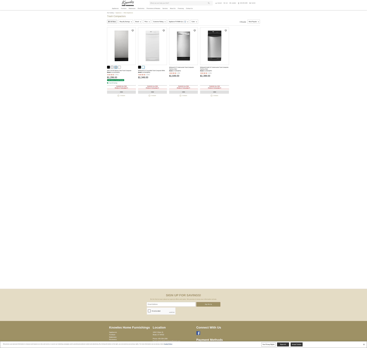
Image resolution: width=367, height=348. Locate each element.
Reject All (283, 344)
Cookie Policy (168, 344)
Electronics (141, 8)
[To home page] (127, 3)
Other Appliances (128, 12)
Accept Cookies (296, 344)
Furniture (123, 8)
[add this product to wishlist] (132, 30)
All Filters (113, 21)
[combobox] (125, 22)
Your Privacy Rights (268, 344)
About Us (172, 8)
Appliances (115, 8)
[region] (183, 344)
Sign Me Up (208, 304)
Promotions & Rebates (153, 8)
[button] (216, 3)
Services (165, 8)
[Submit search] (209, 3)
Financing (181, 8)
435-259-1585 (163, 338)
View (121, 92)
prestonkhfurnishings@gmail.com (168, 341)
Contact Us (189, 8)
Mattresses (132, 8)
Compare (122, 95)
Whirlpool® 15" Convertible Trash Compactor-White (151, 70)
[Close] (364, 344)
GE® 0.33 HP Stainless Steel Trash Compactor (119, 70)
